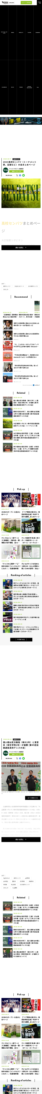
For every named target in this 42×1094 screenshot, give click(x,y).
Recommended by (28, 385)
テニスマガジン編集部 (16, 169)
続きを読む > (21, 247)
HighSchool (6, 878)
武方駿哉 (22, 881)
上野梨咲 (27, 878)
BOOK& (29, 87)
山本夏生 (5, 881)
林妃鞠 (5, 884)
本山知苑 (13, 884)
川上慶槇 (14, 888)
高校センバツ (6, 286)
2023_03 (5, 289)
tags (38, 87)
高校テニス (16, 159)
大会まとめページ (19, 286)
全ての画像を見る (33, 798)
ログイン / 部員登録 (26, 2)
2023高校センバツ (33, 286)
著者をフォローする (16, 171)
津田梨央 (31, 881)
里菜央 (14, 881)
